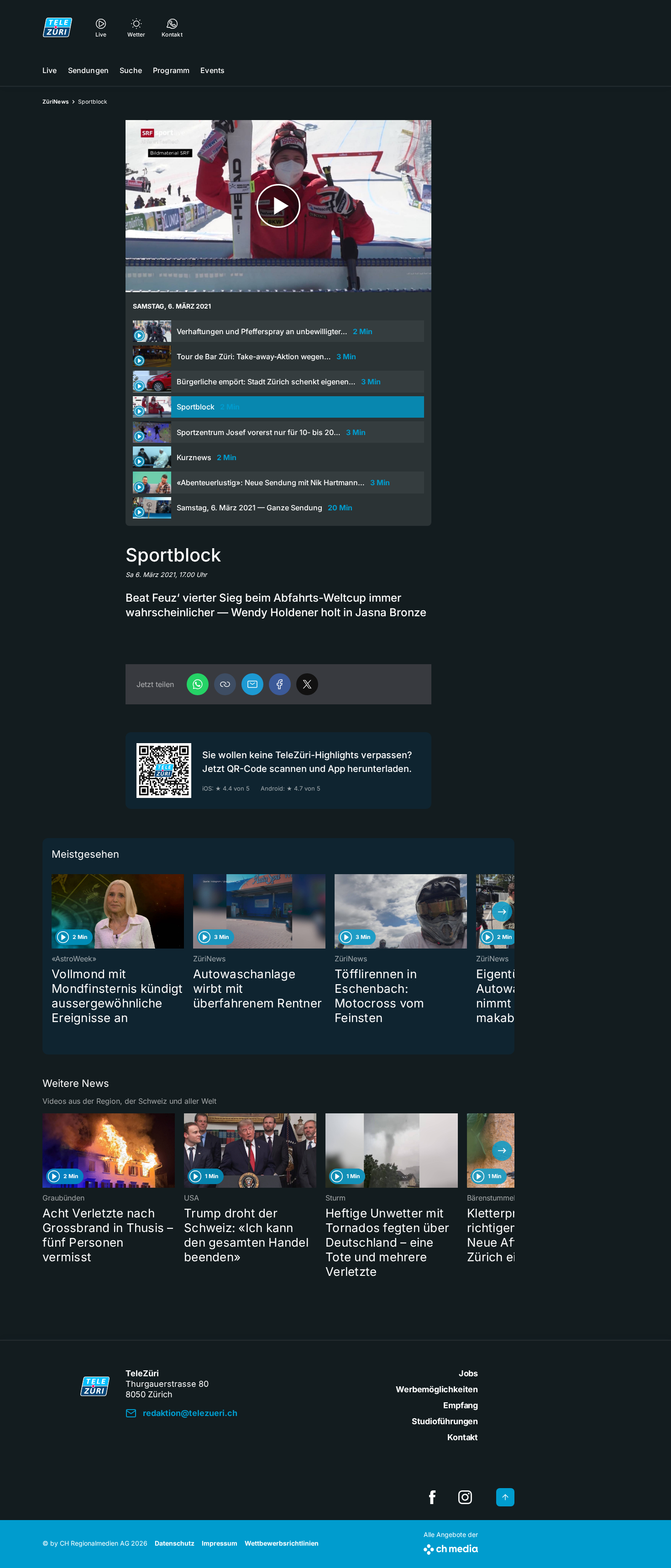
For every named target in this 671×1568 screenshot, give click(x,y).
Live (49, 70)
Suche (131, 70)
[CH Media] (451, 1548)
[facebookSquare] (432, 1497)
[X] (307, 684)
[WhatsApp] (198, 684)
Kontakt (462, 1437)
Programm (171, 70)
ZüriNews (55, 101)
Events (212, 70)
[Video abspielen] (278, 206)
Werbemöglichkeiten (437, 1389)
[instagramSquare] (465, 1497)
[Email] (252, 684)
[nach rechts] (502, 912)
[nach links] (55, 912)
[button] (225, 684)
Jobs (468, 1373)
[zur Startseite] (57, 27)
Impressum (219, 1543)
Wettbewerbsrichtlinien (282, 1543)
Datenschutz (174, 1543)
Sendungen (88, 70)
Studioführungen (445, 1421)
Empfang (460, 1405)
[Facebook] (280, 684)
